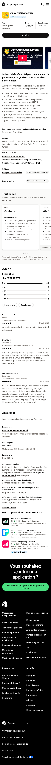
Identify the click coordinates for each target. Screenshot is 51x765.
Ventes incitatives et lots (36, 636)
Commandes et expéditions (9, 638)
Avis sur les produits (36, 630)
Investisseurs (32, 685)
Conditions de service (12, 737)
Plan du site (7, 750)
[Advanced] (27, 253)
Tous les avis (26, 305)
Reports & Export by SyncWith (23, 542)
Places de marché (34, 625)
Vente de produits (10, 632)
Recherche (7, 698)
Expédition (31, 652)
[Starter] (25, 253)
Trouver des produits (12, 628)
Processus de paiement (13, 156)
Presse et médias (34, 690)
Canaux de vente (10, 623)
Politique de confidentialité (15, 430)
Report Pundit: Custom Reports (23, 530)
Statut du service (34, 710)
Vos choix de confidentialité (15, 757)
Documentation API (11, 683)
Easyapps (42, 26)
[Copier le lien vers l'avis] (14, 315)
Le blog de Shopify (11, 693)
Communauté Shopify (12, 688)
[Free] (23, 253)
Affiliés (29, 700)
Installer (25, 35)
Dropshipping (32, 620)
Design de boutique (11, 645)
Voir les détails (9, 507)
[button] (25, 522)
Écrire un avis (9, 305)
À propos (30, 675)
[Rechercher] (42, 4)
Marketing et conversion (8, 651)
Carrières (30, 680)
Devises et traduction (36, 657)
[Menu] (47, 4)
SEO (28, 647)
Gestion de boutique (12, 658)
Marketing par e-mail (36, 642)
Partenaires (31, 695)
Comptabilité (8, 181)
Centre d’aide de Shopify (10, 676)
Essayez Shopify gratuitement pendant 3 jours (25, 586)
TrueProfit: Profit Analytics (22, 519)
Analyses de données (12, 172)
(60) (31, 26)
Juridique (30, 705)
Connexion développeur (13, 731)
